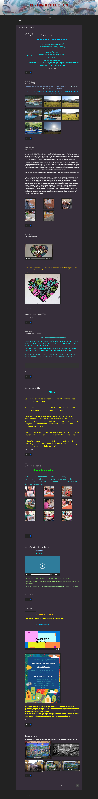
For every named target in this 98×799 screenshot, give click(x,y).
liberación (57, 270)
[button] (39, 251)
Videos (55, 17)
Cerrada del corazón (33, 334)
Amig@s (49, 17)
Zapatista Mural (31, 736)
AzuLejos (28, 150)
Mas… (20, 20)
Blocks (26, 17)
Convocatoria (30, 610)
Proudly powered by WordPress (25, 795)
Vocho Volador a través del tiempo (38, 547)
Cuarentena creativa (33, 466)
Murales (32, 17)
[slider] (38, 258)
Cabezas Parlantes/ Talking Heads (38, 35)
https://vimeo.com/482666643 (35, 314)
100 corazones (31, 237)
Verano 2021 (30, 83)
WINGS (75, 17)
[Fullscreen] (51, 258)
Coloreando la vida (32, 388)
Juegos (60, 17)
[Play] (26, 258)
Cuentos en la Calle (41, 17)
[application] (39, 252)
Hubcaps (21, 17)
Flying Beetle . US (49, 5)
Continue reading (52, 68)
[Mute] (49, 258)
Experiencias (68, 17)
